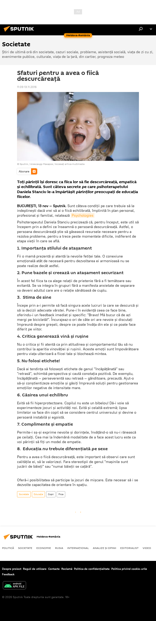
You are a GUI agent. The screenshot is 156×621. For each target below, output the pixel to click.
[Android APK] (14, 585)
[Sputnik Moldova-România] (20, 32)
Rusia (59, 548)
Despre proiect (11, 569)
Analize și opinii (104, 548)
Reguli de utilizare (35, 569)
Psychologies (82, 215)
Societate (24, 494)
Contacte (54, 569)
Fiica (60, 494)
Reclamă (66, 569)
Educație (38, 494)
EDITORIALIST (129, 548)
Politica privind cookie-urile (129, 569)
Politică (8, 548)
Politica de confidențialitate (92, 569)
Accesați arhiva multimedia (69, 164)
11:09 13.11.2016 (27, 87)
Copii (51, 494)
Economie (43, 548)
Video (147, 548)
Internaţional (78, 548)
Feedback (8, 574)
